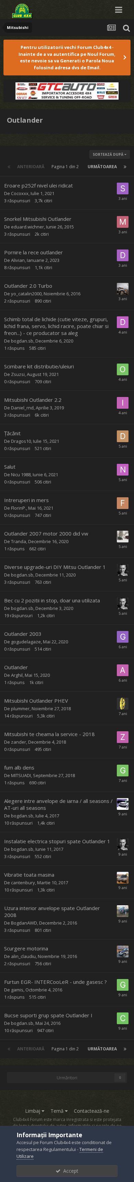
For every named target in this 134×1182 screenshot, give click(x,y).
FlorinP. (18, 508)
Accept (69, 1171)
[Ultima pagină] (125, 167)
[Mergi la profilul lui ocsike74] (123, 369)
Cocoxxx (20, 193)
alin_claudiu (23, 956)
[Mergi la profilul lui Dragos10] (123, 436)
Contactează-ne (91, 1111)
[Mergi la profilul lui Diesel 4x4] (123, 322)
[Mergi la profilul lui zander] (123, 737)
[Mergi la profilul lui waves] (123, 804)
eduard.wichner (27, 227)
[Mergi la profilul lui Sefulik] (123, 188)
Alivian (18, 260)
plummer (20, 708)
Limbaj (33, 1111)
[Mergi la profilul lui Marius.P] (123, 222)
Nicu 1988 (21, 474)
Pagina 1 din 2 (66, 167)
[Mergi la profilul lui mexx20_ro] (123, 289)
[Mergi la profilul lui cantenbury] (123, 1018)
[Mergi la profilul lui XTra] (123, 536)
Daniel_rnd (22, 408)
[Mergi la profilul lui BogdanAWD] (123, 911)
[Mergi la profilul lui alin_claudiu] (123, 951)
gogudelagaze (26, 642)
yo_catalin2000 (26, 294)
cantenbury (23, 882)
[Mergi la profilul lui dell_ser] (123, 255)
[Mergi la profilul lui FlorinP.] (123, 503)
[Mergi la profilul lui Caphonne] (123, 878)
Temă (58, 1111)
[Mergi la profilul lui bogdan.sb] (123, 570)
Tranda (18, 541)
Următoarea (102, 167)
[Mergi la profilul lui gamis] (123, 770)
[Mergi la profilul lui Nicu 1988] (123, 470)
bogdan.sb (22, 341)
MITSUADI (21, 775)
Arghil (17, 675)
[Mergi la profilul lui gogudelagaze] (123, 637)
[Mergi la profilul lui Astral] (123, 704)
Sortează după (108, 154)
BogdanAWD (24, 923)
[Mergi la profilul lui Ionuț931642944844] (123, 403)
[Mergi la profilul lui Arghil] (123, 670)
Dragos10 (21, 441)
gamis (17, 990)
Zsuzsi (18, 374)
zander (18, 742)
